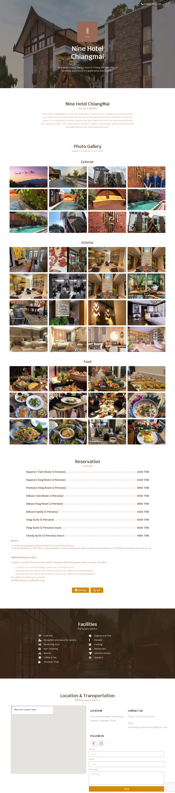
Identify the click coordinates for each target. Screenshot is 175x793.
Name (92, 749)
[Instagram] (101, 743)
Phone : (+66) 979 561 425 (141, 716)
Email (91, 759)
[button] (151, 4)
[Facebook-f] (93, 743)
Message (93, 769)
